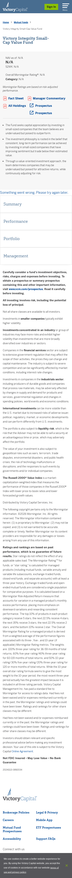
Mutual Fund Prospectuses (12, 829)
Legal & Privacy (47, 812)
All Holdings (19, 106)
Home (6, 22)
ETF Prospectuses (48, 827)
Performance (16, 221)
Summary (13, 204)
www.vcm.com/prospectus (26, 289)
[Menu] (65, 5)
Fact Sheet (17, 98)
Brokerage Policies (16, 812)
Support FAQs (45, 839)
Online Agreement (22, 751)
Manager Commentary (51, 98)
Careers (8, 820)
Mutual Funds (21, 22)
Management (16, 256)
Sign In (51, 6)
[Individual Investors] (15, 6)
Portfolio (12, 239)
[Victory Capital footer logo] (20, 800)
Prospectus (43, 106)
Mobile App (44, 820)
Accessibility (12, 839)
